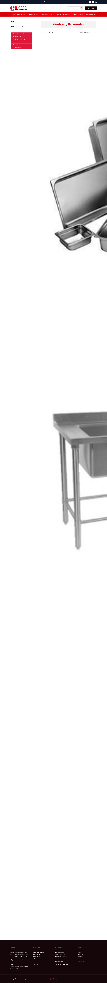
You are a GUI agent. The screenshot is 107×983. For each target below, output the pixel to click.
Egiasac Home (89, 14)
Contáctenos (45, 2)
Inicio (12, 2)
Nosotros (18, 2)
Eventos (37, 2)
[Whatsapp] (96, 2)
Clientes (31, 2)
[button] (91, 8)
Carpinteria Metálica (77, 14)
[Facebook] (93, 2)
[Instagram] (90, 2)
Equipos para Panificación (61, 14)
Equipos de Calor (46, 14)
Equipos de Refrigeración (18, 14)
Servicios (25, 2)
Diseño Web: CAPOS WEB (83, 979)
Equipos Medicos (33, 14)
